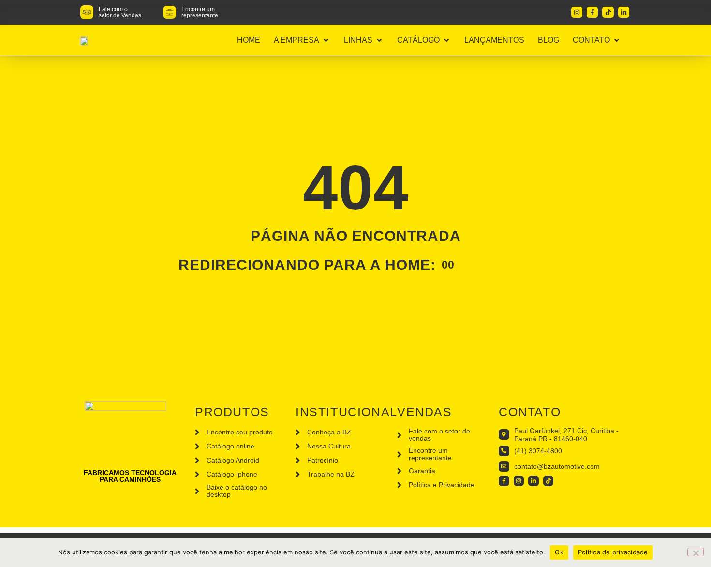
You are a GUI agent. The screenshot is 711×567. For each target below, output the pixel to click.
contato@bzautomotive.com (557, 466)
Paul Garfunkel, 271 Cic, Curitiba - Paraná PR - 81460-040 (566, 435)
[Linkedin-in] (623, 12)
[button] (302, 40)
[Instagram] (576, 12)
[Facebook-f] (592, 12)
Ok (559, 552)
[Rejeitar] (695, 552)
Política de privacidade (613, 552)
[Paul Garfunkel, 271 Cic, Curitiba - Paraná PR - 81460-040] (504, 434)
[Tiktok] (607, 12)
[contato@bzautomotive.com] (504, 466)
